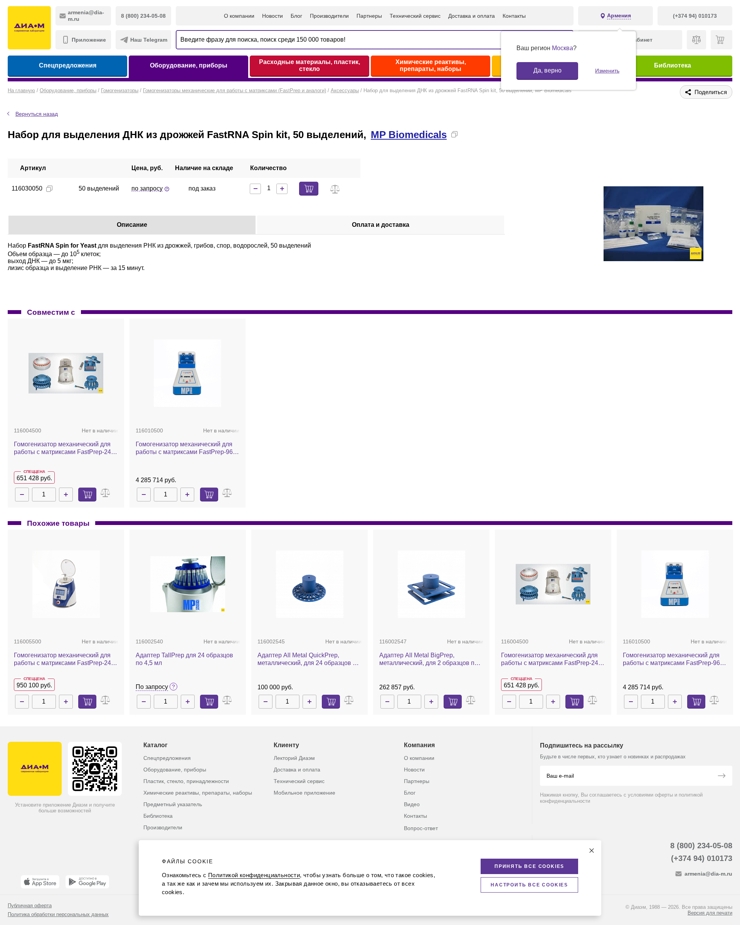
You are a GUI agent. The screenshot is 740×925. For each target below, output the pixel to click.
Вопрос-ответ (421, 828)
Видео (412, 804)
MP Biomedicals (409, 134)
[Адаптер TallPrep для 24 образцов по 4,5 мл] (187, 584)
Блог (296, 16)
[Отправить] (721, 776)
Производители (329, 16)
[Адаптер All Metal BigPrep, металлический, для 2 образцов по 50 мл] (431, 584)
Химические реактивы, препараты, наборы (430, 65)
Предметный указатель (172, 804)
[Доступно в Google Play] (87, 881)
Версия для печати (710, 913)
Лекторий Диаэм (294, 758)
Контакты (514, 16)
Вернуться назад (36, 114)
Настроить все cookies (529, 885)
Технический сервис (415, 16)
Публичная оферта (30, 905)
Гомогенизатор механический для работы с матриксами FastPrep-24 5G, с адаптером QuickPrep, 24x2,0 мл (63, 659)
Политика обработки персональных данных (58, 914)
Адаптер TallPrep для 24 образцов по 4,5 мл (184, 659)
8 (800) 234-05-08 (701, 845)
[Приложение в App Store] (40, 881)
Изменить (607, 71)
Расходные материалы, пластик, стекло (309, 65)
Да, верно (547, 70)
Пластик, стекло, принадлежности (186, 781)
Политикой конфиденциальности (254, 875)
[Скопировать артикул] (49, 188)
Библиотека (672, 65)
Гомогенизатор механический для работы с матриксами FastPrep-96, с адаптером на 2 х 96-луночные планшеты (187, 448)
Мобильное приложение (304, 793)
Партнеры (369, 16)
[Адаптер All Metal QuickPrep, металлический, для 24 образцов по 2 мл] (309, 584)
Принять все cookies (529, 866)
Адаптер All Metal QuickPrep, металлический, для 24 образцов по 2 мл (308, 659)
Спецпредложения (67, 65)
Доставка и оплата (471, 16)
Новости (272, 16)
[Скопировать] (454, 134)
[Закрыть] (591, 850)
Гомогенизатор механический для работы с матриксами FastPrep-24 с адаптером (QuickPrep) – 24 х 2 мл (65, 448)
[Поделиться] (466, 134)
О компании (239, 16)
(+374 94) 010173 (701, 858)
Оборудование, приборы (188, 65)
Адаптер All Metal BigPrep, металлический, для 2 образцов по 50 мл (428, 659)
